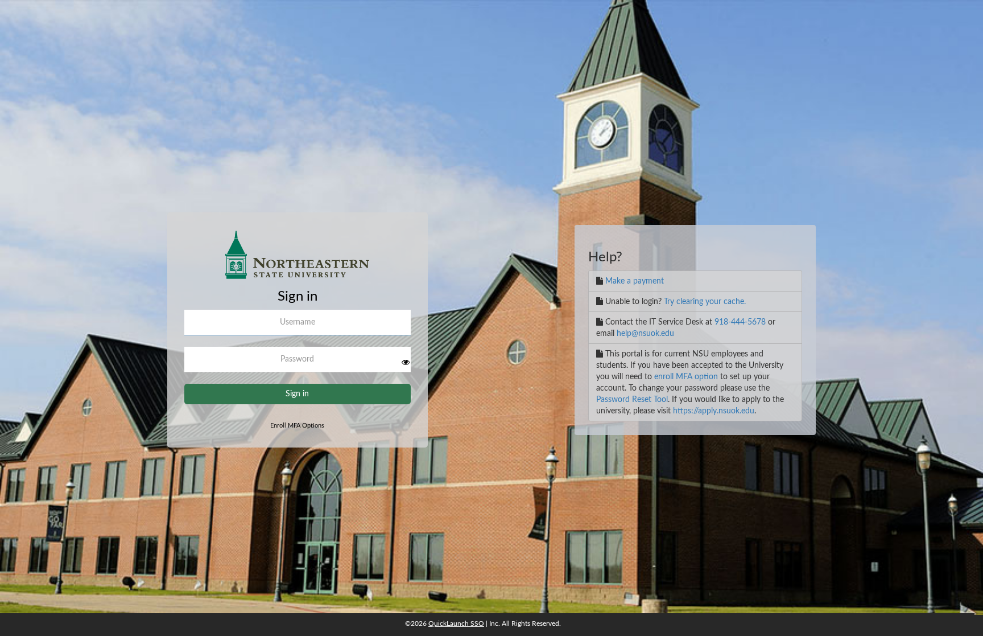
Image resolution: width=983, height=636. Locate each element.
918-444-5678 (740, 322)
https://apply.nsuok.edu (713, 411)
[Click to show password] (405, 362)
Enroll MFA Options (297, 425)
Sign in (297, 394)
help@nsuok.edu (645, 334)
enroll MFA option (686, 377)
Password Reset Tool (632, 400)
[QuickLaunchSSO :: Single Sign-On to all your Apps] (297, 259)
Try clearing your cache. (705, 302)
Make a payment (634, 281)
